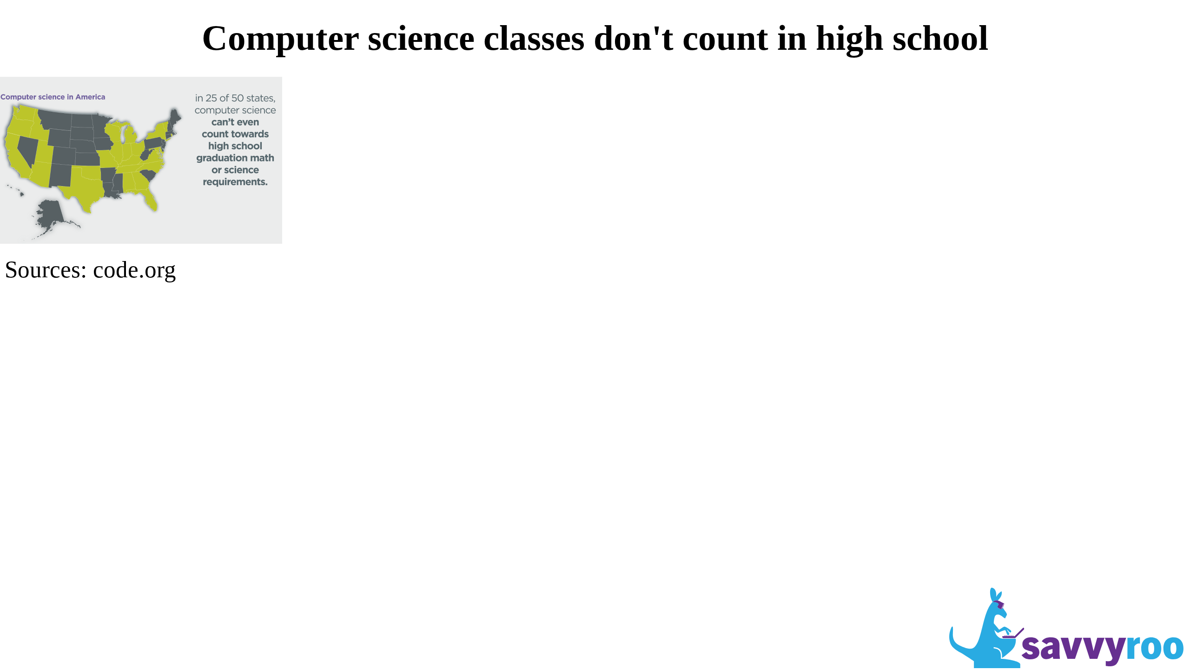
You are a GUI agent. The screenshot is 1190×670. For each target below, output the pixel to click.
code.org (134, 269)
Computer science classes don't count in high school (595, 38)
